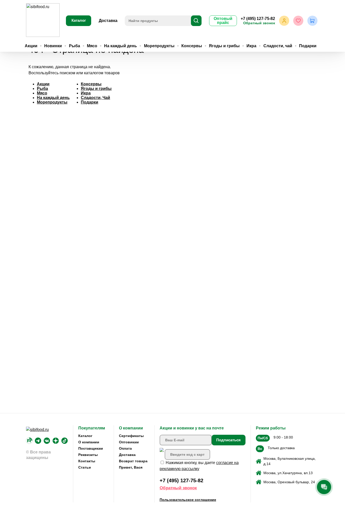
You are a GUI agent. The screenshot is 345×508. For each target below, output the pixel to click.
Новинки (53, 46)
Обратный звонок (259, 23)
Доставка (108, 20)
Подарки (307, 46)
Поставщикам (90, 448)
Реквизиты (88, 455)
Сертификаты (131, 436)
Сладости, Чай (95, 97)
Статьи (84, 467)
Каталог (78, 20)
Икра (251, 46)
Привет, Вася (130, 467)
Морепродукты (159, 46)
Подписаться (228, 440)
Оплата (125, 448)
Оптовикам (129, 442)
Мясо (92, 46)
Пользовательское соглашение (188, 500)
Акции (31, 46)
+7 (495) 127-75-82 (258, 18)
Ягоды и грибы (224, 46)
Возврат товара (133, 461)
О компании (88, 442)
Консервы (191, 46)
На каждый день (120, 46)
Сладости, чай (277, 46)
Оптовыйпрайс (223, 20)
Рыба (74, 46)
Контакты (86, 461)
